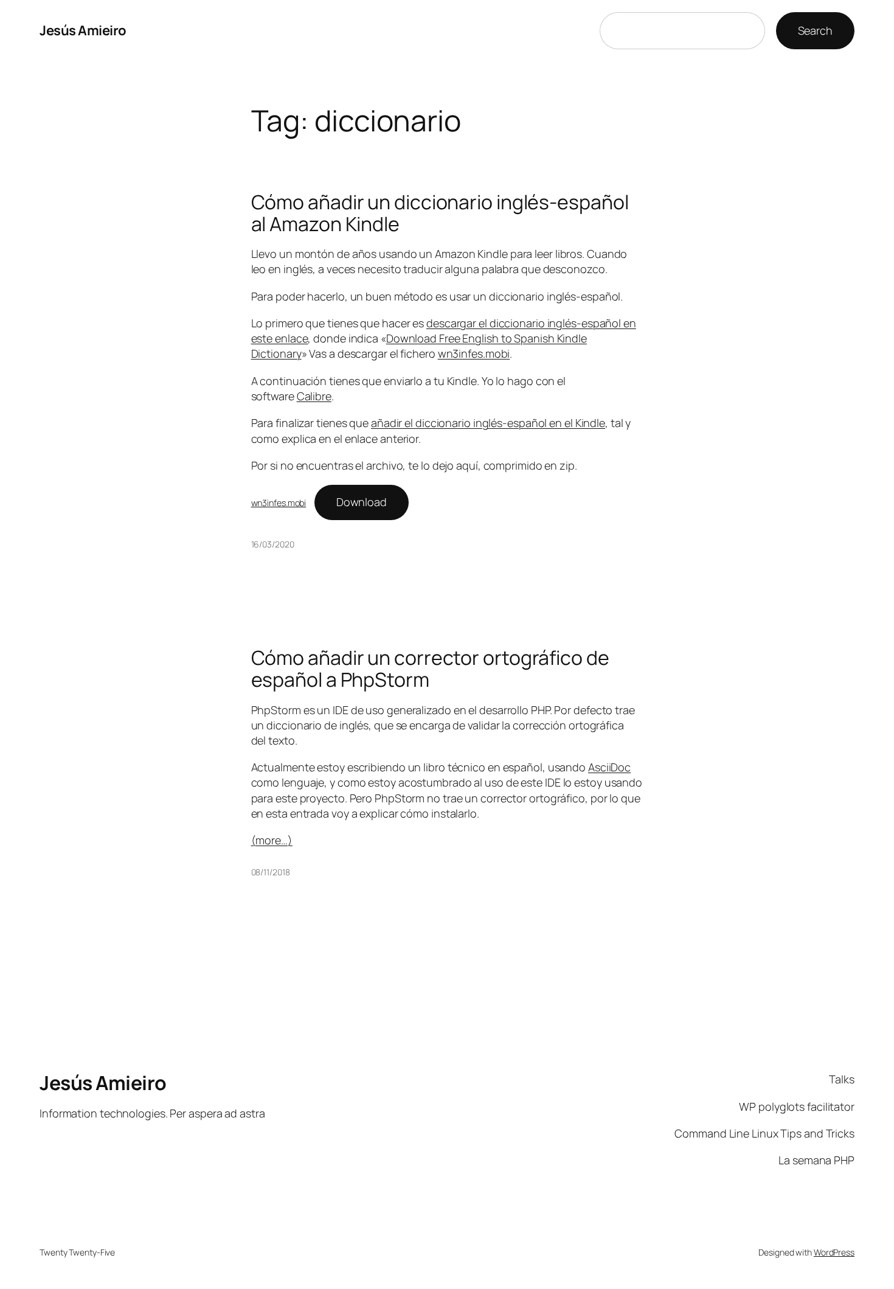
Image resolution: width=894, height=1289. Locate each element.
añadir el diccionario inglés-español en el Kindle (488, 422)
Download (361, 502)
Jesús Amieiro (83, 30)
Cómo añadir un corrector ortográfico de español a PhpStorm (430, 668)
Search (815, 30)
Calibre (314, 396)
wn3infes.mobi (474, 353)
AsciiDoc (609, 767)
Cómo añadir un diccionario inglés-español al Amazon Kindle (440, 213)
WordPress (834, 1252)
